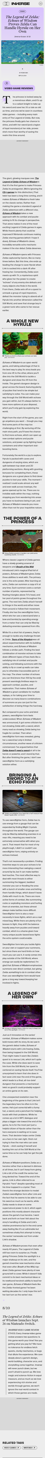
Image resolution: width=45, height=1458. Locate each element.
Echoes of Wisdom (11, 213)
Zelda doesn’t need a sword (16, 750)
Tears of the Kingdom (22, 639)
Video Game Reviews (18, 88)
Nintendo (28, 1448)
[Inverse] (20, 3)
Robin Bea (24, 73)
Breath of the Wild (25, 566)
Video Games (10, 1448)
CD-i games (8, 192)
